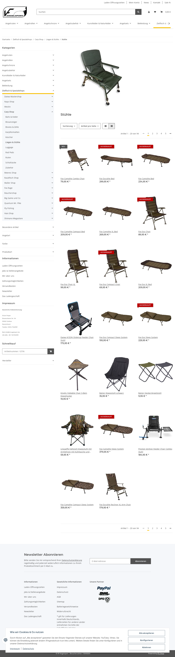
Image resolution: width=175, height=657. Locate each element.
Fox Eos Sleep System (148, 337)
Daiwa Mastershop (12, 96)
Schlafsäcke (10, 162)
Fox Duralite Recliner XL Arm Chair (115, 504)
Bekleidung (7, 85)
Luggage (9, 147)
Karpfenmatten (12, 132)
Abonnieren (140, 561)
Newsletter (7, 291)
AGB (59, 597)
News (146, 2)
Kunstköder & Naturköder (14, 75)
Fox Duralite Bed (106, 178)
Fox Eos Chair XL (68, 284)
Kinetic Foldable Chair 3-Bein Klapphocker (74, 394)
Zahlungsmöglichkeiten (13, 281)
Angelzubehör (8, 70)
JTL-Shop (161, 653)
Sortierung (68, 126)
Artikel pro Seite (88, 126)
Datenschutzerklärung (72, 560)
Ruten (8, 157)
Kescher (9, 137)
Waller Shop (9, 183)
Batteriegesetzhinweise (67, 606)
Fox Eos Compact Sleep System (113, 337)
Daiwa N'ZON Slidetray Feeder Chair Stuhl (77, 339)
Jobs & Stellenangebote (12, 270)
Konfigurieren (146, 640)
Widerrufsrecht (64, 611)
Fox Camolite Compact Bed (73, 231)
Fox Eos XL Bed (145, 284)
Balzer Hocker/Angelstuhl (149, 393)
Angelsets (6, 80)
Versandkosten (9, 286)
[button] (149, 12)
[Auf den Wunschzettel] (90, 147)
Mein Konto (134, 2)
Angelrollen (7, 60)
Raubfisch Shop (11, 177)
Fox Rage (8, 188)
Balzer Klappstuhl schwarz (111, 393)
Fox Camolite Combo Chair (73, 178)
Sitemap (60, 601)
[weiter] (170, 133)
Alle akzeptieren (146, 633)
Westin (7, 106)
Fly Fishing (9, 208)
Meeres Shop (10, 172)
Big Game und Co (12, 198)
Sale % (168, 2)
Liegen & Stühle (12, 142)
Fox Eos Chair (144, 231)
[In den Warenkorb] (50, 351)
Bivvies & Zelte (12, 127)
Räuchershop (10, 193)
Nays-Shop (9, 101)
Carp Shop (9, 111)
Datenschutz (28, 648)
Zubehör (9, 167)
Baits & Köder (11, 117)
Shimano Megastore (13, 218)
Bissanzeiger (11, 122)
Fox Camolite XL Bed (108, 231)
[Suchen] (138, 12)
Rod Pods (9, 152)
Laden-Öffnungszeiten (114, 2)
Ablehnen (146, 647)
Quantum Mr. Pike (12, 203)
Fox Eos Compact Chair (109, 284)
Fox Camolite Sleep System (111, 449)
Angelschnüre (8, 65)
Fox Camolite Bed (146, 178)
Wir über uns (8, 276)
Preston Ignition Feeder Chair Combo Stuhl (155, 450)
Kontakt (156, 2)
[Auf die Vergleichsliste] (83, 147)
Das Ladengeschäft (11, 296)
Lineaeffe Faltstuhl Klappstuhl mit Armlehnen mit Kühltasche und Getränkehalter (76, 450)
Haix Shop (9, 213)
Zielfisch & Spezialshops (13, 90)
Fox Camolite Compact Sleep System (77, 504)
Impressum (15, 648)
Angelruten (7, 55)
